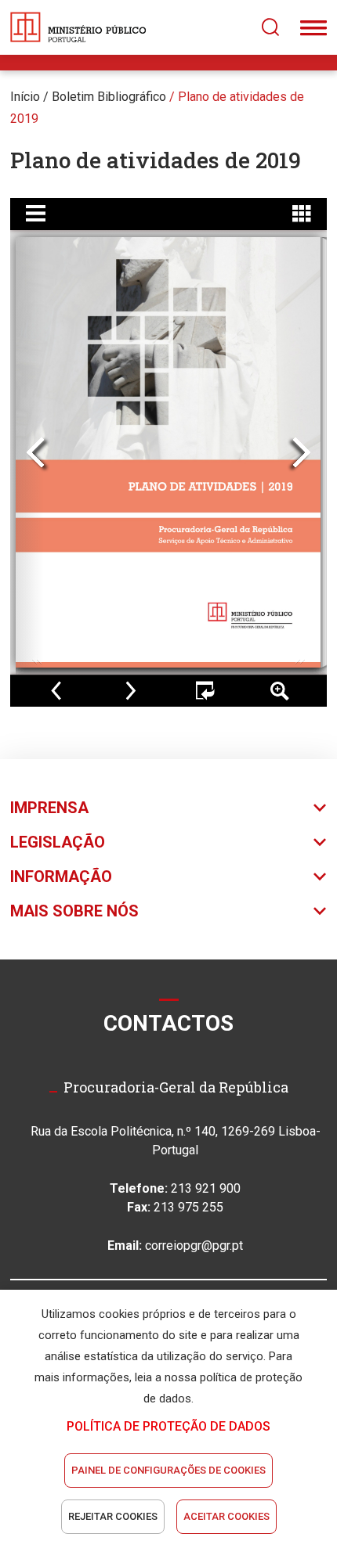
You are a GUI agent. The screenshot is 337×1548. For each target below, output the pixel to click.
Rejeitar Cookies (113, 1516)
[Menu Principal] (313, 27)
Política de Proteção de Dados (168, 1426)
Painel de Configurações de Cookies (168, 1470)
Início (25, 96)
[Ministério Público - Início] (78, 27)
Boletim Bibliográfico (109, 96)
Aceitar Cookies (226, 1516)
